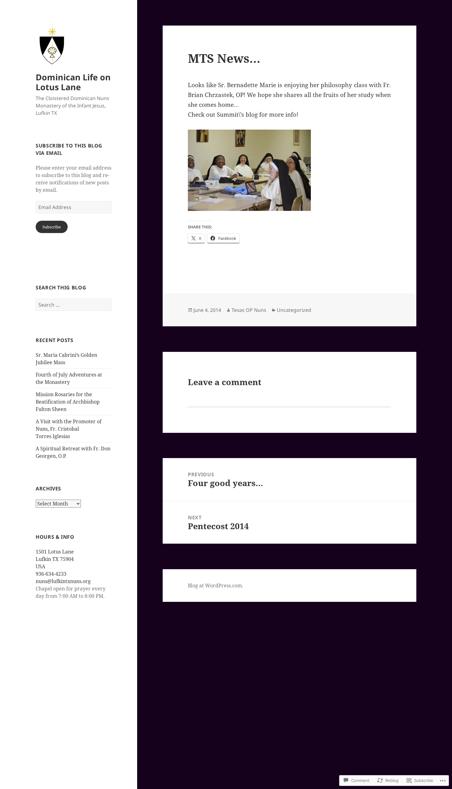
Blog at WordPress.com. (215, 585)
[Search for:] (74, 304)
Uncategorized (294, 310)
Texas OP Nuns (249, 310)
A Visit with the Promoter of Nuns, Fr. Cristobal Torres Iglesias (68, 429)
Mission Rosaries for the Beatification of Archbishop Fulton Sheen (68, 402)
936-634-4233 (51, 573)
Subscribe (51, 227)
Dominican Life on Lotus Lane (73, 82)
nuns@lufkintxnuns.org (63, 581)
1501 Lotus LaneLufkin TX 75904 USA (55, 559)
